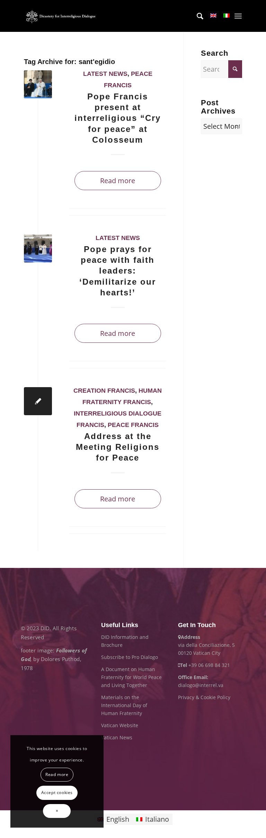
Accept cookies (57, 792)
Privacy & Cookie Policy (204, 697)
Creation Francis (104, 390)
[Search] (196, 16)
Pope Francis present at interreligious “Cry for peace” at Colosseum (117, 118)
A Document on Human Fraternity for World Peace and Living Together (131, 677)
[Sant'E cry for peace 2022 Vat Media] (38, 84)
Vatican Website (119, 725)
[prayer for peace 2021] (38, 248)
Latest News (105, 73)
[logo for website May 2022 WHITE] (62, 16)
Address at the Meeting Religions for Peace (117, 446)
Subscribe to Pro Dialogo (129, 657)
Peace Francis (133, 424)
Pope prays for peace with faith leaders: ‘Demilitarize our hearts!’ (117, 270)
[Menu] (238, 16)
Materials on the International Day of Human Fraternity (124, 705)
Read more (117, 180)
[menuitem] (196, 16)
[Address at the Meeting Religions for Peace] (38, 401)
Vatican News (116, 737)
